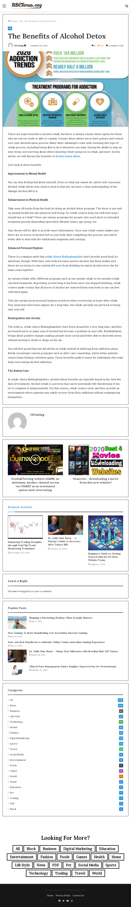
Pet (12, 792)
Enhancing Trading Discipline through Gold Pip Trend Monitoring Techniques (25, 545)
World (13, 776)
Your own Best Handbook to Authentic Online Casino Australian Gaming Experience (56, 642)
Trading (14, 798)
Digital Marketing (19, 738)
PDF (12, 803)
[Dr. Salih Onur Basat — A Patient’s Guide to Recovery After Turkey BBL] (65, 525)
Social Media (17, 754)
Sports (14, 743)
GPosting (18, 45)
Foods (13, 765)
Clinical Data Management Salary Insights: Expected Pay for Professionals (72, 666)
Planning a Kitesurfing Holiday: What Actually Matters (60, 617)
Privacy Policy (63, 895)
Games (13, 770)
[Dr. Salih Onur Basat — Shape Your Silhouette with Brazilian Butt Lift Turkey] (17, 656)
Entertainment (18, 760)
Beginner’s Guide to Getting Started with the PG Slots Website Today (104, 557)
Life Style (15, 716)
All (20, 21)
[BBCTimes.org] (26, 5)
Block (13, 809)
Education (15, 787)
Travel (13, 749)
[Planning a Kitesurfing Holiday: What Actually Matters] (17, 622)
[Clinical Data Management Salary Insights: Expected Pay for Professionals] (17, 670)
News (13, 705)
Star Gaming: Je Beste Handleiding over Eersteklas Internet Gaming (47, 632)
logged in (26, 591)
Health (13, 727)
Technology (16, 721)
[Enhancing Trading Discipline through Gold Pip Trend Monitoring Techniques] (25, 527)
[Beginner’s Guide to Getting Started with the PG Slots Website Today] (105, 532)
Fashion (14, 732)
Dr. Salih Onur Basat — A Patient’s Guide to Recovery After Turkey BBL (64, 541)
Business (15, 711)
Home (13, 21)
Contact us (78, 895)
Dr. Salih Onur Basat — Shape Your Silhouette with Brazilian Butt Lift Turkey (73, 651)
